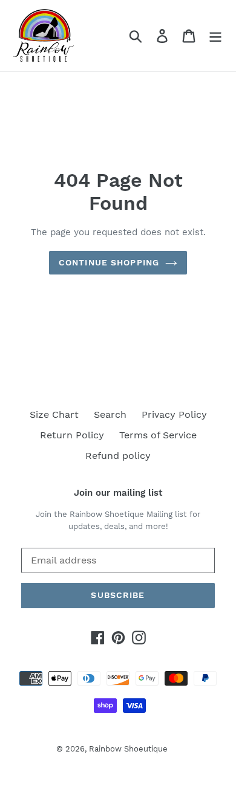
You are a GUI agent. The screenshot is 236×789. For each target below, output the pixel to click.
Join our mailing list (118, 492)
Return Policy (72, 435)
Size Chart (54, 414)
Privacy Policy (174, 414)
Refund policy (118, 455)
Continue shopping (109, 262)
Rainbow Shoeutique (128, 748)
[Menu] (215, 36)
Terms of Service (158, 435)
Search (110, 414)
